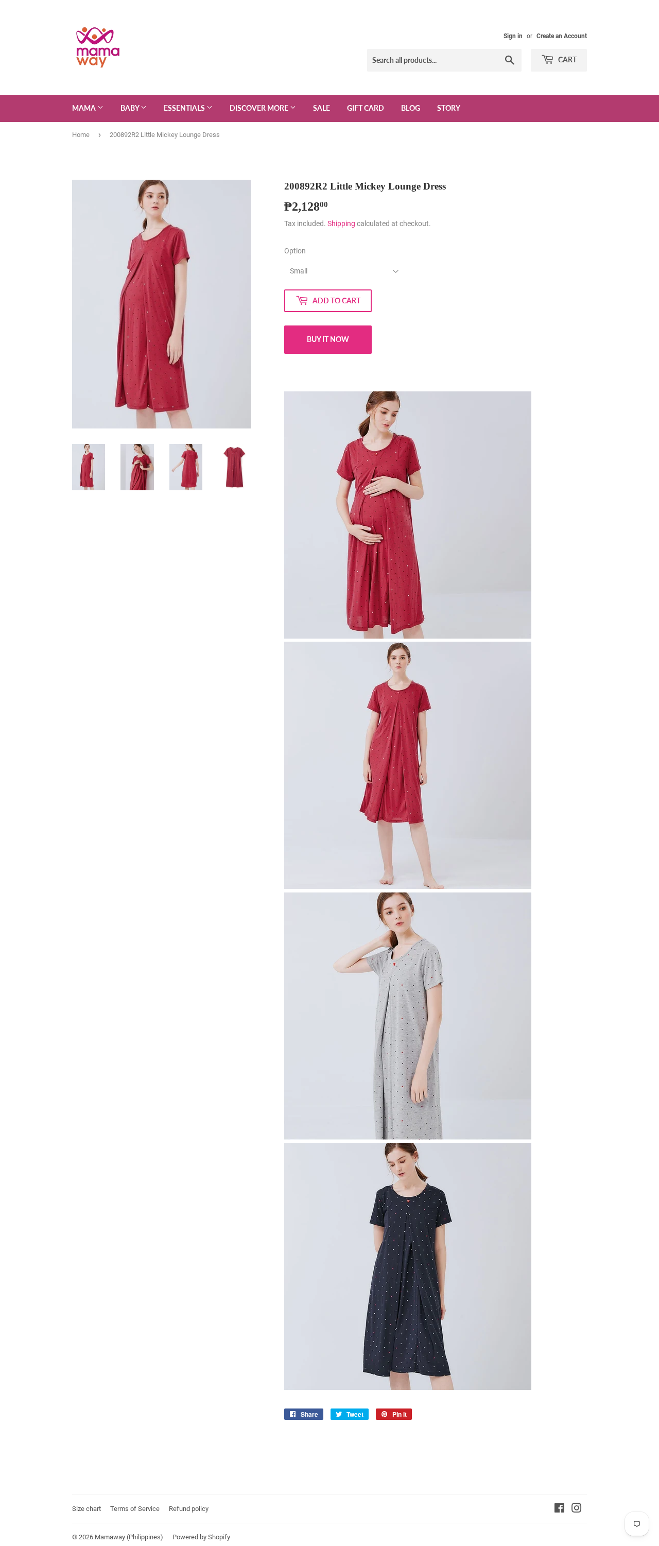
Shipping (341, 223)
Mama (84, 108)
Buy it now (328, 339)
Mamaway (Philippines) (129, 1537)
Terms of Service (135, 1509)
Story (448, 108)
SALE (321, 108)
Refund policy (189, 1509)
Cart (567, 59)
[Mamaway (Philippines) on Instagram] (576, 1509)
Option (295, 251)
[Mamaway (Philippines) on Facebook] (559, 1509)
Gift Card (365, 108)
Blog (410, 108)
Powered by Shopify (201, 1537)
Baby (130, 108)
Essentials (185, 108)
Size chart (86, 1509)
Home (81, 135)
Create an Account (561, 36)
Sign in (513, 36)
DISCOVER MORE (260, 108)
